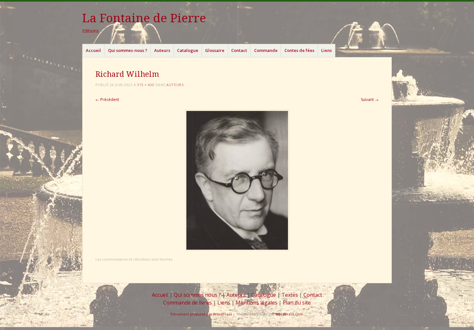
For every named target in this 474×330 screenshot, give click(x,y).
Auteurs (162, 50)
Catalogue (187, 50)
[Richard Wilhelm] (237, 249)
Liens (326, 50)
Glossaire (214, 50)
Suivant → (370, 99)
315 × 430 (145, 84)
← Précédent (107, 99)
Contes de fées (299, 50)
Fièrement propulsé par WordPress (201, 314)
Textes (289, 294)
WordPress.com (289, 314)
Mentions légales (256, 302)
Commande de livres (187, 302)
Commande (266, 50)
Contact (239, 50)
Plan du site (297, 302)
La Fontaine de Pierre (144, 18)
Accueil (93, 50)
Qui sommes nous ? (197, 294)
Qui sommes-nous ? (127, 50)
